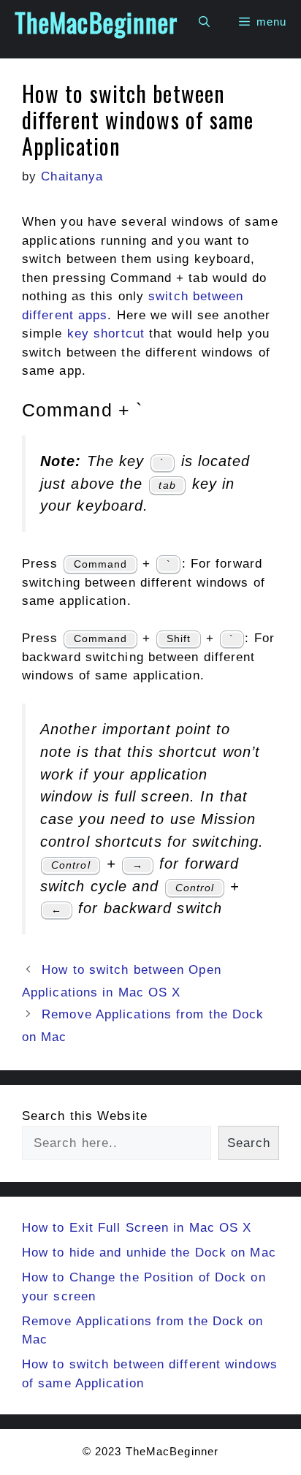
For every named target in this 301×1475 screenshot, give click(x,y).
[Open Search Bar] (204, 22)
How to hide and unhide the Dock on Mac (149, 1252)
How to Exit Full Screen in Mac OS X (137, 1228)
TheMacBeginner (96, 22)
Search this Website (85, 1116)
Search (249, 1143)
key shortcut (106, 333)
